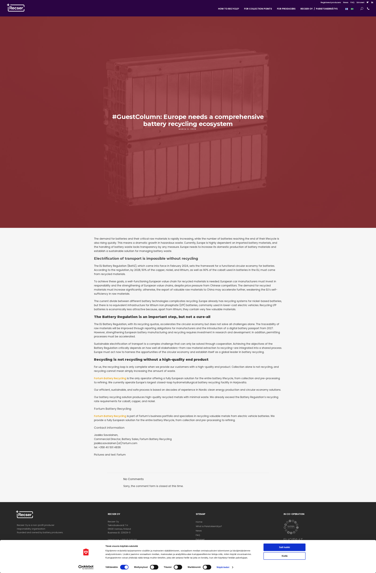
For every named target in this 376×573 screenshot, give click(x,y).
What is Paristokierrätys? (209, 526)
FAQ (352, 2)
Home (199, 521)
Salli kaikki (284, 547)
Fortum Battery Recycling (110, 378)
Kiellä (284, 556)
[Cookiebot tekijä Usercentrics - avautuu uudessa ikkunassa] (86, 567)
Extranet (360, 2)
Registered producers (331, 2)
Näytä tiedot (223, 567)
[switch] (154, 567)
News (345, 2)
